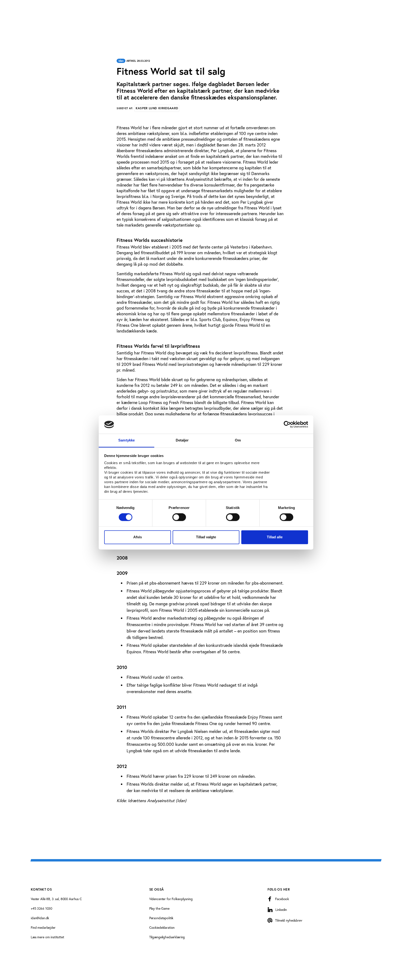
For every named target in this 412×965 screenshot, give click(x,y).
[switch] (179, 517)
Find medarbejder (43, 927)
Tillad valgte (206, 537)
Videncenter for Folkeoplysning (171, 899)
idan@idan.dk (40, 918)
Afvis (137, 537)
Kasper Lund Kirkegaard (157, 108)
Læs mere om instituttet (47, 937)
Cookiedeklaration (162, 927)
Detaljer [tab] (182, 440)
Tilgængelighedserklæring (167, 937)
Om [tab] (238, 440)
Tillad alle (275, 537)
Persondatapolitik (161, 918)
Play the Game (159, 908)
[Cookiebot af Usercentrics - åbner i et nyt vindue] (287, 424)
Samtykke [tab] (126, 440)
